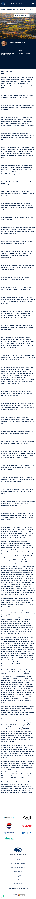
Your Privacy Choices (18, 876)
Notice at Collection (18, 880)
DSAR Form (18, 871)
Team (31, 9)
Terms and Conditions (18, 867)
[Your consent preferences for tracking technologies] (3, 896)
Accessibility (18, 883)
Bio (2, 71)
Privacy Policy (18, 859)
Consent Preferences (18, 863)
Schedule (23, 9)
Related (9, 71)
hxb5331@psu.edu (24, 53)
